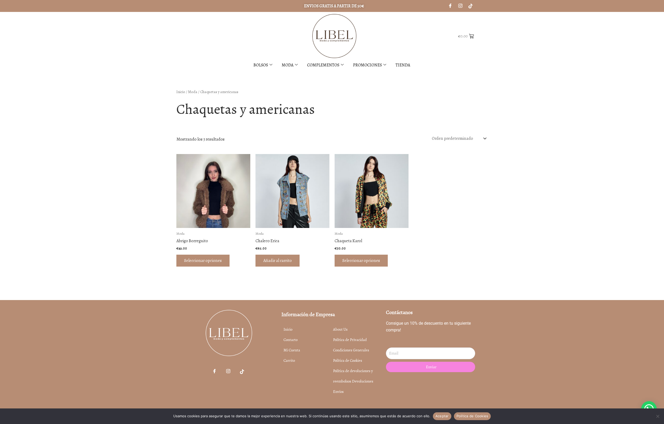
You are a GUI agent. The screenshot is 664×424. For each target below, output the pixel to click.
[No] (657, 416)
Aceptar (442, 416)
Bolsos (260, 65)
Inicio (180, 92)
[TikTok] (242, 371)
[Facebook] (214, 371)
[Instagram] (460, 6)
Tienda (403, 65)
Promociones (367, 65)
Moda (287, 65)
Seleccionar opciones (203, 260)
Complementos (323, 65)
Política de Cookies (472, 416)
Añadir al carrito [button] (277, 260)
